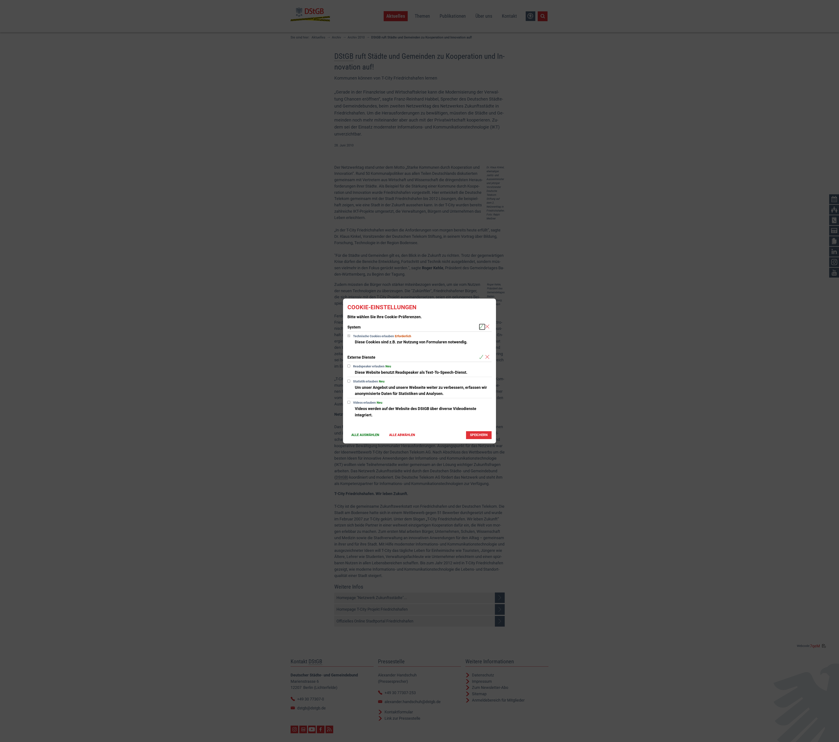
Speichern (479, 435)
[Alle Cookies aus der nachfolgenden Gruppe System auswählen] (482, 327)
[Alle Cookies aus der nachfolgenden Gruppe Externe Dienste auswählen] (482, 357)
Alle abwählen (402, 435)
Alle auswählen (365, 435)
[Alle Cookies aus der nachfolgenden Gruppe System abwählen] (488, 327)
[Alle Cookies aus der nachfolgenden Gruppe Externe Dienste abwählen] (488, 357)
